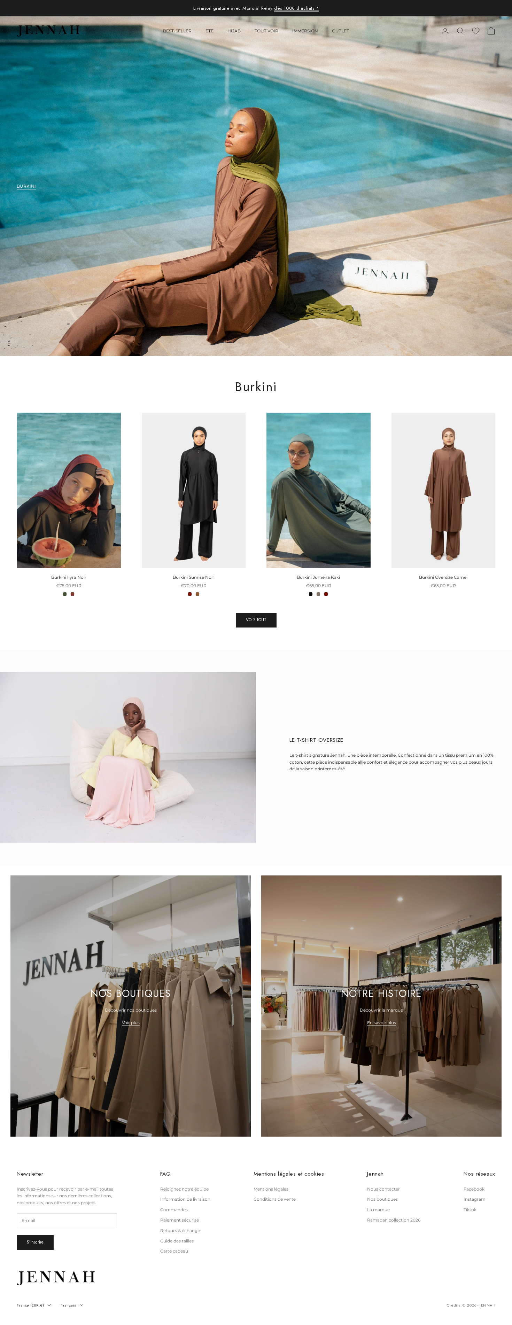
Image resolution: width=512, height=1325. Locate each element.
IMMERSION (305, 30)
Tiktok (470, 1209)
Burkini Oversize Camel (443, 577)
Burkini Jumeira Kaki (318, 577)
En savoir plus (381, 1022)
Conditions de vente (275, 1199)
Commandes (174, 1209)
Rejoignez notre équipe (184, 1189)
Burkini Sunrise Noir (193, 577)
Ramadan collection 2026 (393, 1220)
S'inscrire (35, 1242)
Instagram (475, 1199)
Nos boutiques (382, 1199)
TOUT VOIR (266, 30)
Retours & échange (180, 1230)
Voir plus (131, 1022)
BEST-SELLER (177, 30)
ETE (209, 30)
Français (68, 1305)
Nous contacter (383, 1189)
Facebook (474, 1189)
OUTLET (340, 30)
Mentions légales (271, 1189)
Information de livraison (185, 1199)
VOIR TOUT (256, 620)
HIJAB (234, 30)
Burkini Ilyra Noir (68, 577)
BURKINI (26, 186)
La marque (378, 1209)
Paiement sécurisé (179, 1220)
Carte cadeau (174, 1251)
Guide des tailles (177, 1241)
